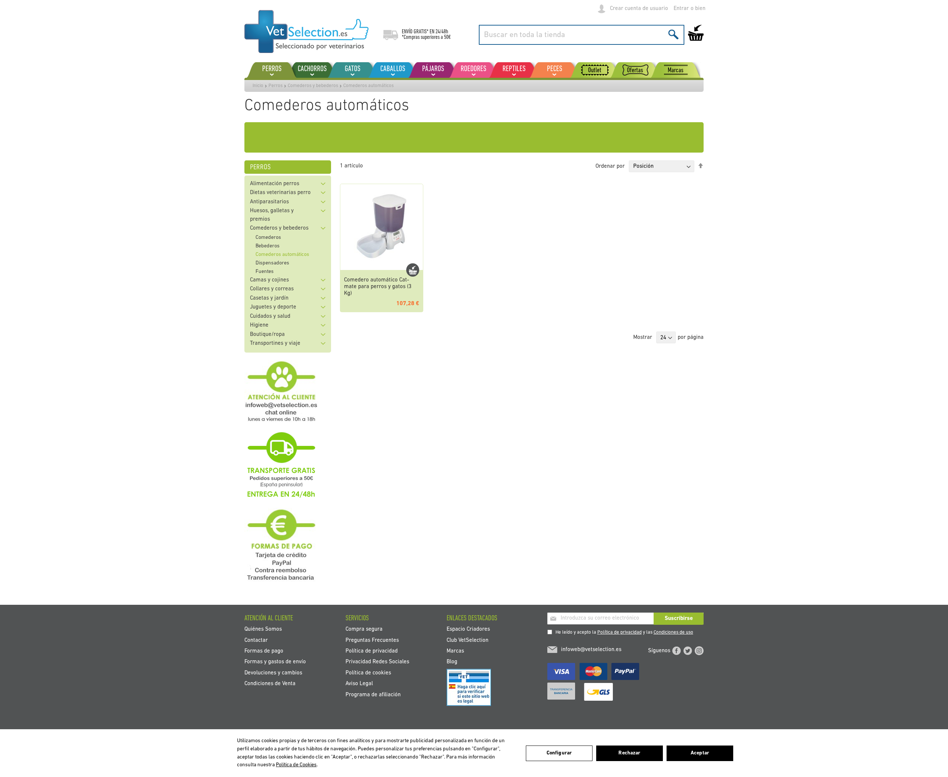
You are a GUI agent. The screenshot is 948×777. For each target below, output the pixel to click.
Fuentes (265, 271)
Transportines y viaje (275, 343)
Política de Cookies (296, 765)
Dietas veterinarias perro (280, 193)
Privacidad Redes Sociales (377, 662)
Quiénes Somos (263, 629)
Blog (452, 662)
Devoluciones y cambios (273, 673)
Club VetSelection (467, 640)
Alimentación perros (274, 184)
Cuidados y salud (270, 316)
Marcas (455, 651)
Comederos (268, 237)
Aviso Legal (359, 684)
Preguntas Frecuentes (372, 640)
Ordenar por (610, 166)
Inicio (258, 85)
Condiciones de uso (673, 632)
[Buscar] (673, 34)
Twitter (687, 651)
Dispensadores (272, 263)
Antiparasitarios (269, 202)
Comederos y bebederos (313, 85)
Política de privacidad (619, 632)
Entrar (681, 8)
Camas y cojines (269, 280)
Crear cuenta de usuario (639, 8)
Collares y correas (272, 289)
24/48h (441, 32)
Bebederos (268, 246)
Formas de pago (263, 651)
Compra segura (364, 629)
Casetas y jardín (269, 298)
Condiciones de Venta (270, 684)
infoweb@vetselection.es (591, 650)
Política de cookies (368, 673)
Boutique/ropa (267, 334)
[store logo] (306, 31)
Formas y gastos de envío (275, 662)
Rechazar (629, 753)
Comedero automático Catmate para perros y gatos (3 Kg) (377, 286)
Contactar (256, 640)
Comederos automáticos (282, 254)
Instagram (699, 650)
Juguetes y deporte (273, 307)
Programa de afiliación (373, 694)
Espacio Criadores (468, 629)
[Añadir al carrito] (412, 270)
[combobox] (581, 35)
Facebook (676, 651)
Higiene (259, 325)
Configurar (559, 753)
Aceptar (700, 753)
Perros (275, 85)
